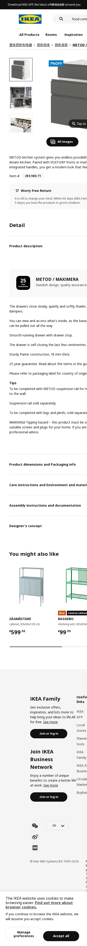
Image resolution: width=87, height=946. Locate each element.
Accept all (61, 936)
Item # (14, 176)
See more (50, 722)
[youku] (35, 848)
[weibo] (35, 837)
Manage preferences (24, 934)
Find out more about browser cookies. (39, 905)
